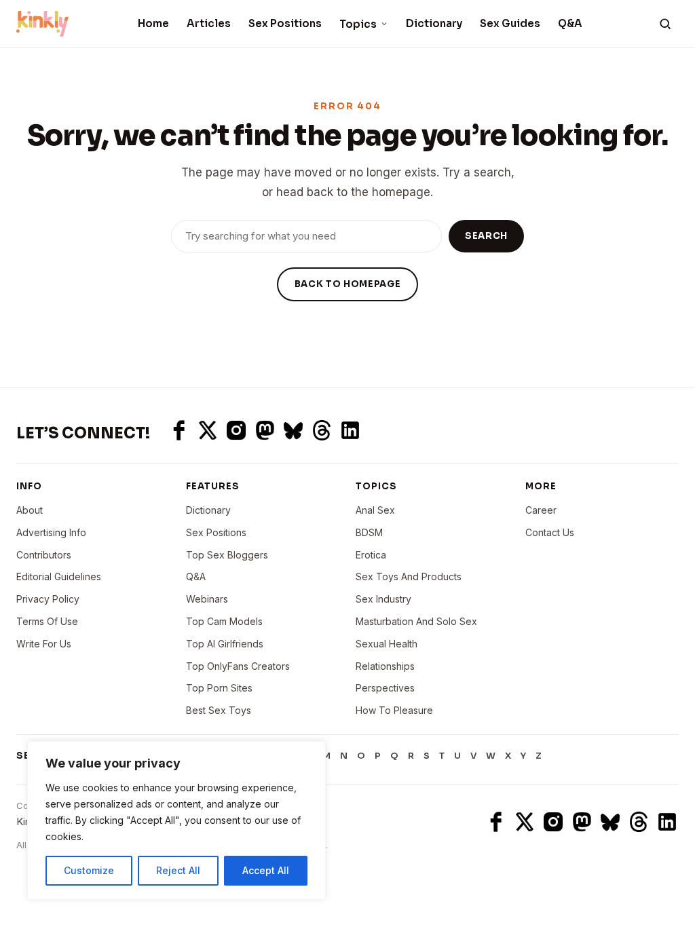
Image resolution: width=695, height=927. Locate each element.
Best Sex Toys (218, 710)
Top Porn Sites (219, 688)
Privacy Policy (47, 599)
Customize (89, 870)
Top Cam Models (224, 621)
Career (541, 510)
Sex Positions (285, 23)
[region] (176, 820)
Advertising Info (51, 532)
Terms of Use (47, 621)
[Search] (665, 23)
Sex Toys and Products (409, 576)
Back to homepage (347, 284)
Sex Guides (510, 23)
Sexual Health (386, 643)
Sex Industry (383, 599)
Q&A (570, 23)
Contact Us (549, 532)
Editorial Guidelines (58, 576)
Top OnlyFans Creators (238, 666)
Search (486, 236)
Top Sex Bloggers (227, 555)
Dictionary (434, 23)
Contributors (43, 555)
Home (153, 23)
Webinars (207, 599)
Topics (358, 24)
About (29, 510)
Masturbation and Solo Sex (416, 621)
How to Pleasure (394, 710)
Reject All (178, 870)
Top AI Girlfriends (224, 643)
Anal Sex (375, 510)
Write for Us (43, 643)
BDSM (369, 532)
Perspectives (385, 688)
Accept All (265, 870)
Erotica (371, 555)
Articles (209, 23)
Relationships (385, 666)
